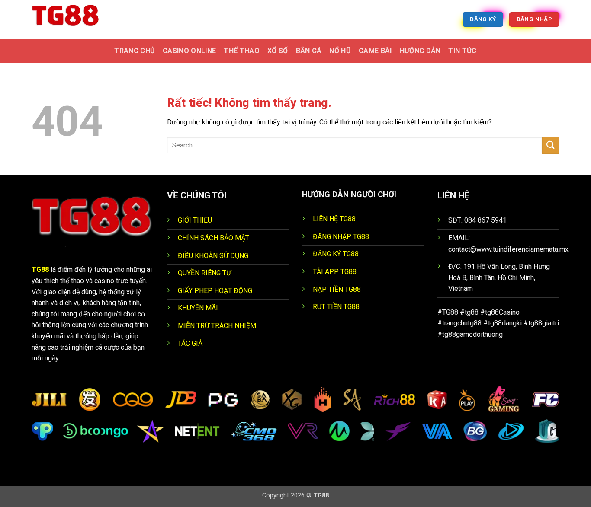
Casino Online (189, 51)
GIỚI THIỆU (195, 220)
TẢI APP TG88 (335, 272)
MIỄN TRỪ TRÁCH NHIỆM (217, 326)
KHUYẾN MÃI (198, 308)
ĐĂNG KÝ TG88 (336, 254)
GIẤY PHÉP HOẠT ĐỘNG (215, 291)
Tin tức (462, 51)
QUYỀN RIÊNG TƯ (204, 273)
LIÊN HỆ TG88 (334, 219)
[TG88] (75, 19)
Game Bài (375, 51)
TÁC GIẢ (190, 343)
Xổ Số (277, 51)
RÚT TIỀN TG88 (336, 307)
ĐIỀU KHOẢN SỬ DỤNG (213, 256)
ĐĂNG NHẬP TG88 (341, 237)
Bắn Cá (309, 51)
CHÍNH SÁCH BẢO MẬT (213, 238)
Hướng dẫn (420, 51)
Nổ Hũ (340, 51)
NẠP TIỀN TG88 (337, 289)
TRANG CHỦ (134, 51)
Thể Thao (242, 51)
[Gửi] (550, 145)
